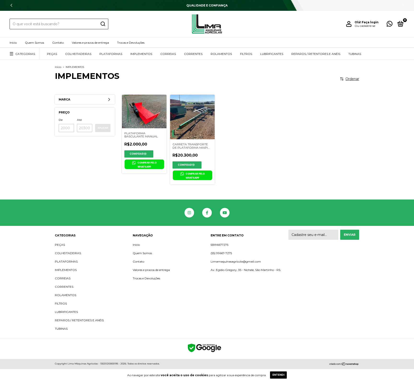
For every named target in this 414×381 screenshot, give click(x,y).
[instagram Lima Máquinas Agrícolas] (189, 212)
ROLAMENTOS (221, 54)
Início (13, 42)
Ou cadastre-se (365, 26)
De (61, 120)
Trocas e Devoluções (130, 42)
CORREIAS (168, 54)
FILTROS (246, 54)
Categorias (25, 54)
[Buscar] (103, 24)
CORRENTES (193, 54)
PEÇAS (52, 54)
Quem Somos (34, 42)
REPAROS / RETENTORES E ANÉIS (315, 54)
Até (79, 120)
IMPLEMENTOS (141, 54)
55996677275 (219, 244)
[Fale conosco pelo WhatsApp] (389, 25)
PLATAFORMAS (110, 54)
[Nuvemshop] (344, 364)
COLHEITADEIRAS (78, 54)
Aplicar (103, 128)
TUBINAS (354, 54)
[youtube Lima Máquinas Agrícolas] (225, 212)
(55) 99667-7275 (221, 253)
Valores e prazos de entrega (90, 42)
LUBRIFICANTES (271, 54)
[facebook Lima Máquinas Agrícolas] (207, 212)
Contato (58, 42)
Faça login (370, 22)
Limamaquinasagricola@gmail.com (236, 261)
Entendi (278, 374)
